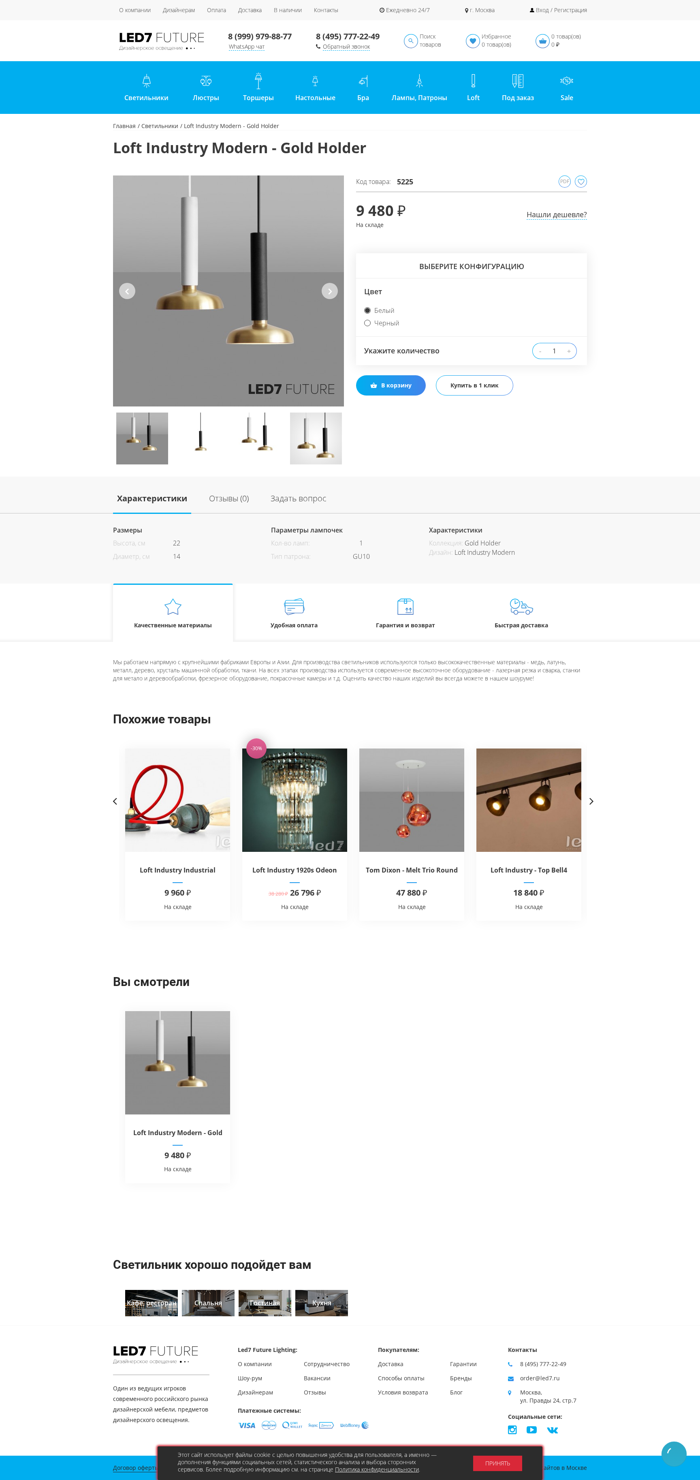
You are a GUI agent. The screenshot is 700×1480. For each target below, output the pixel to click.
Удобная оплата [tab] (294, 625)
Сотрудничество (327, 1364)
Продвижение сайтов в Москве (543, 1467)
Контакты (326, 10)
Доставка (250, 10)
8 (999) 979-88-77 (260, 36)
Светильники (159, 126)
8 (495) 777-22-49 (348, 36)
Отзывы (315, 1392)
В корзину (396, 385)
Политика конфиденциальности (377, 1469)
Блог (456, 1392)
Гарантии (463, 1364)
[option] (228, 290)
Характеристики (152, 498)
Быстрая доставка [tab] (521, 625)
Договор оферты (136, 1467)
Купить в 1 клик (474, 385)
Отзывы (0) (229, 498)
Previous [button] (127, 297)
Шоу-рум (250, 1378)
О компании (135, 10)
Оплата (216, 10)
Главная (124, 126)
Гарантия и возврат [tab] (405, 625)
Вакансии (317, 1378)
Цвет (373, 291)
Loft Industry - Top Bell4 (529, 870)
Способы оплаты (401, 1378)
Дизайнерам (179, 10)
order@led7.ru (540, 1378)
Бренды (461, 1378)
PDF (564, 181)
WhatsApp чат (247, 46)
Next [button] (329, 297)
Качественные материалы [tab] (173, 625)
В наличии (288, 10)
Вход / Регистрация (561, 10)
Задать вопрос (299, 498)
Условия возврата (403, 1392)
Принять (497, 1463)
